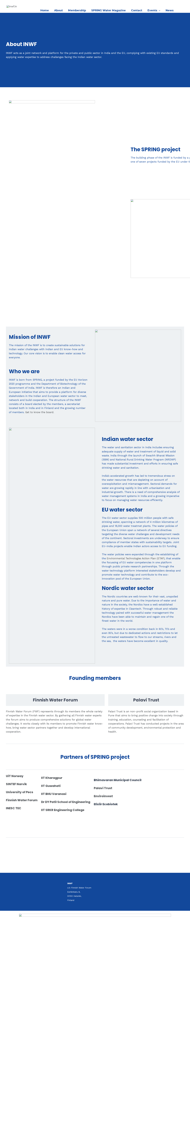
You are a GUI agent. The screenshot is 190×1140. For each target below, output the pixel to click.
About (58, 10)
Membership (77, 10)
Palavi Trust (103, 788)
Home (44, 10)
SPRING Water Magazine (108, 10)
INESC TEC (13, 808)
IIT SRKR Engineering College (62, 810)
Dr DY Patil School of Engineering (65, 802)
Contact (136, 10)
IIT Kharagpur (51, 778)
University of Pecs (19, 792)
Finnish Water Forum (22, 800)
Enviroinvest (103, 796)
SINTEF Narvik (16, 784)
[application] (158, 10)
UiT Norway (14, 776)
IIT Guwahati (51, 786)
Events (152, 10)
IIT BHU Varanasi (53, 794)
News (170, 10)
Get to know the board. (39, 412)
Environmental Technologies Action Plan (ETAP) (136, 558)
